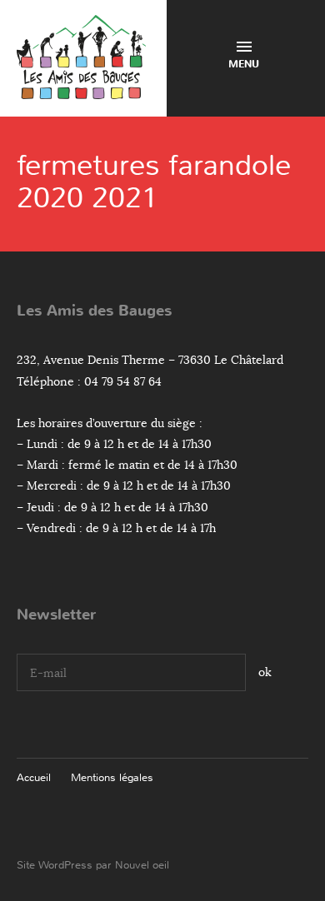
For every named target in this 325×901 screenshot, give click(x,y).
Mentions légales (112, 777)
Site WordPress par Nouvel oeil (93, 865)
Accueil (34, 777)
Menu (243, 64)
